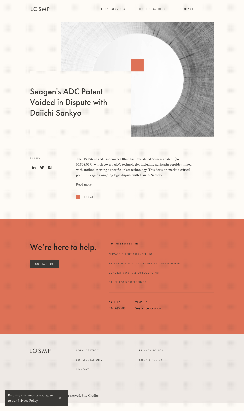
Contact (187, 8)
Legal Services (113, 8)
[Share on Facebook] (50, 169)
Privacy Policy (28, 400)
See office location (148, 308)
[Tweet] (42, 169)
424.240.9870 (118, 308)
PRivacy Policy (151, 350)
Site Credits (90, 395)
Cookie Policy (151, 359)
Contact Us (44, 263)
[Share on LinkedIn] (34, 169)
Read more (83, 184)
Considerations (152, 8)
